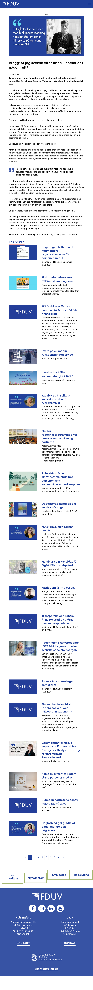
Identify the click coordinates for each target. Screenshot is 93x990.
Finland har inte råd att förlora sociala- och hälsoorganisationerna (57, 708)
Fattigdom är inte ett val (58, 587)
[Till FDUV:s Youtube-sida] (60, 908)
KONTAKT (23, 943)
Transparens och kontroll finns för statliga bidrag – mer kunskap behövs (59, 619)
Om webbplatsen (46, 968)
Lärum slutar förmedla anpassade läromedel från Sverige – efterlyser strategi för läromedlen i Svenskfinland (61, 750)
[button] (89, 4)
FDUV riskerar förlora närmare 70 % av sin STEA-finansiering (59, 310)
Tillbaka (46, 14)
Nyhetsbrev (36, 878)
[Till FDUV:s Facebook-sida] (32, 908)
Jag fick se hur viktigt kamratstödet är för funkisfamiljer (56, 399)
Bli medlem (12, 876)
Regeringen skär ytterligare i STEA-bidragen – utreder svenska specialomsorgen (60, 646)
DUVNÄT (70, 943)
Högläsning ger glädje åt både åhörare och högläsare (58, 826)
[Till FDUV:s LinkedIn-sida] (51, 908)
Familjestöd (58, 874)
